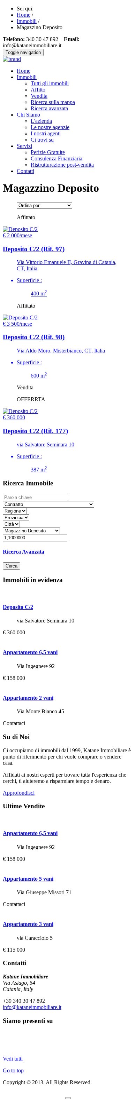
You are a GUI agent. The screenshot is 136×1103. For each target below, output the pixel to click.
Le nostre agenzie (50, 127)
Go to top (13, 1070)
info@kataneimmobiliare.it (32, 1007)
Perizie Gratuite (48, 152)
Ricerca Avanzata (23, 552)
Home (23, 71)
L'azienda (41, 121)
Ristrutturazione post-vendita (62, 165)
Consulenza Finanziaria (56, 158)
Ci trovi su (42, 140)
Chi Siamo (28, 115)
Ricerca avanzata (49, 108)
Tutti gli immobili (50, 83)
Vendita (39, 96)
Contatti (25, 171)
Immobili (27, 77)
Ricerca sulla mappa (53, 102)
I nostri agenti (46, 133)
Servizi (24, 146)
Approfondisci (19, 793)
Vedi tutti (13, 1059)
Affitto (38, 90)
